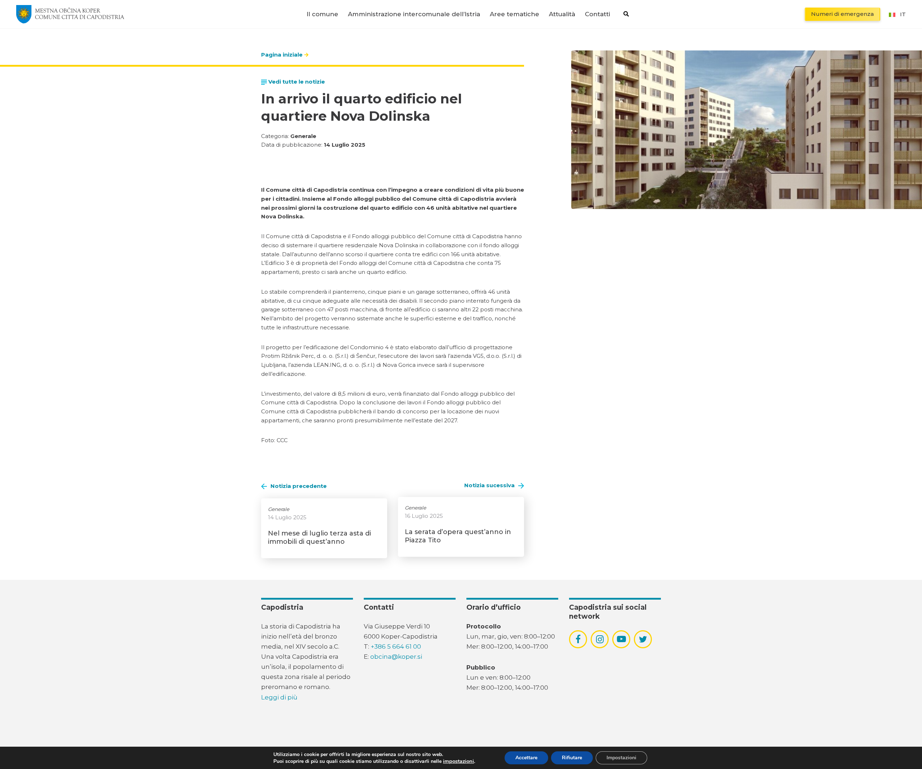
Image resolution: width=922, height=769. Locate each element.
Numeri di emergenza (842, 13)
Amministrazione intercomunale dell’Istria (414, 14)
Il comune (322, 14)
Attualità (562, 14)
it (903, 14)
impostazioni (458, 761)
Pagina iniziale (282, 54)
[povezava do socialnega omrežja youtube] (621, 639)
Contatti (597, 14)
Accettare (526, 757)
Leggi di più (279, 697)
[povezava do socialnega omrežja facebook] (578, 639)
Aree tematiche (514, 14)
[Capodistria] (70, 14)
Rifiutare (572, 757)
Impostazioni (621, 757)
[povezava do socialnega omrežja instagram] (600, 639)
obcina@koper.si (396, 656)
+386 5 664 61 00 (396, 646)
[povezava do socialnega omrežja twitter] (643, 639)
